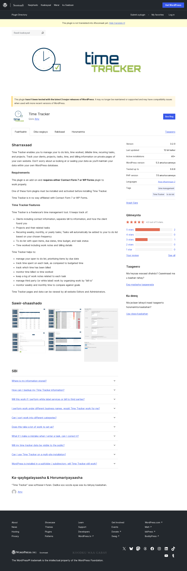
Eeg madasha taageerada (140, 284)
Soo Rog (169, 116)
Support (82, 527)
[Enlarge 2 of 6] (41, 335)
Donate (116, 531)
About (15, 522)
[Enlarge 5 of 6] (114, 312)
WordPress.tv (86, 536)
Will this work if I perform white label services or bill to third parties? (48, 399)
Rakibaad (60, 131)
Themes (49, 527)
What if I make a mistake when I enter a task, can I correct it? (45, 436)
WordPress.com (154, 522)
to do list (170, 194)
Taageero (170, 131)
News (14, 527)
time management (166, 188)
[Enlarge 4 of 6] (77, 335)
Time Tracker (158, 194)
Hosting (15, 531)
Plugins (48, 531)
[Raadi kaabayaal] (43, 33)
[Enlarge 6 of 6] (114, 345)
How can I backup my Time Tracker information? (38, 390)
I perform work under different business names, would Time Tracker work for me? (56, 408)
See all (171, 255)
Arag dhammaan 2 (166, 182)
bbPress (150, 531)
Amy (37, 118)
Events (115, 527)
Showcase (50, 522)
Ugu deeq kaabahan (137, 313)
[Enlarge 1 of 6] (41, 312)
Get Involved (118, 522)
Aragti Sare (132, 202)
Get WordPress (173, 5)
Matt (148, 527)
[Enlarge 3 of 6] (77, 312)
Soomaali (44, 552)
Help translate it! (117, 23)
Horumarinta (78, 131)
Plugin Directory (19, 14)
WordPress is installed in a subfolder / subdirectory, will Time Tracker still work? (54, 463)
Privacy (15, 536)
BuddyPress (152, 536)
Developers (84, 531)
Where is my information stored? (29, 380)
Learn (81, 522)
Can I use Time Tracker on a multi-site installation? (39, 454)
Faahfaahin (21, 131)
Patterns (49, 536)
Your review (132, 255)
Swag (116, 536)
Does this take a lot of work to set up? (33, 427)
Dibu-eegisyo (41, 131)
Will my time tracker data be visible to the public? (38, 445)
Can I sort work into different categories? (34, 417)
